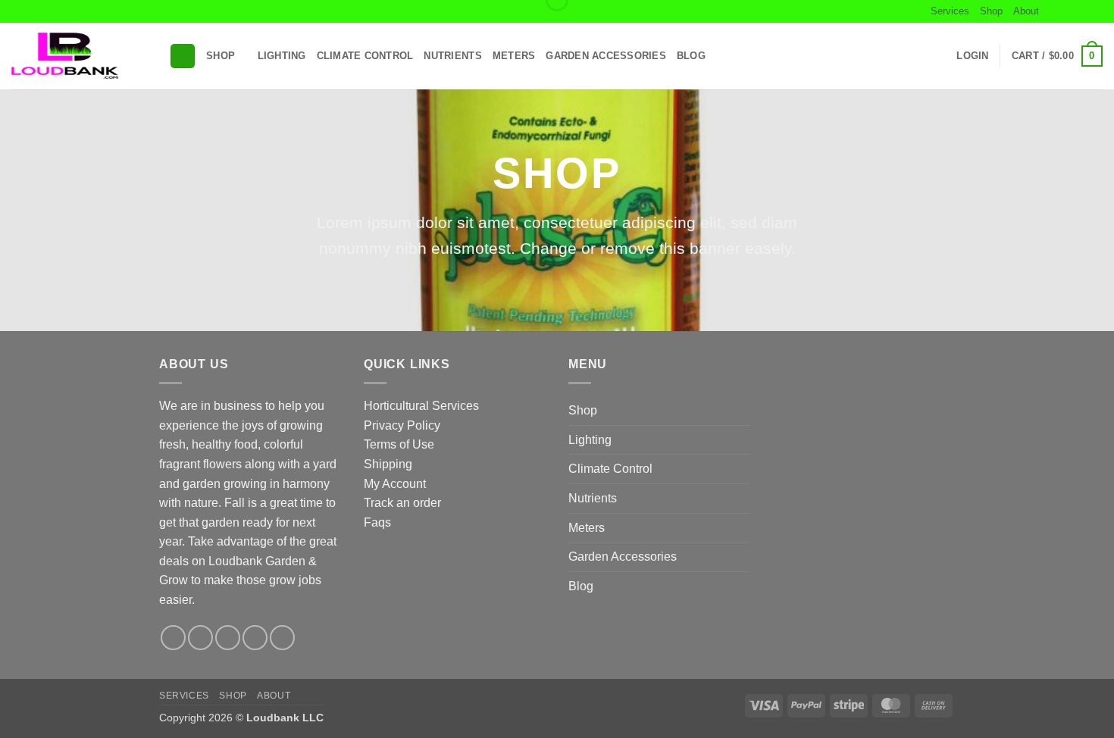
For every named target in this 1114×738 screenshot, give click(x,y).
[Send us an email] (1095, 11)
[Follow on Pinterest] (282, 637)
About (1026, 11)
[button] (183, 56)
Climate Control (365, 55)
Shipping (388, 464)
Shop (991, 11)
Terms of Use (399, 444)
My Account (395, 483)
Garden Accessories (606, 55)
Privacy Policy (402, 425)
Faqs (377, 522)
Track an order (402, 502)
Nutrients (452, 55)
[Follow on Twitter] (1080, 11)
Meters (514, 55)
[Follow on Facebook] (1051, 11)
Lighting (282, 55)
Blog (691, 55)
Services (950, 11)
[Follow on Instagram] (1066, 11)
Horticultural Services (421, 405)
